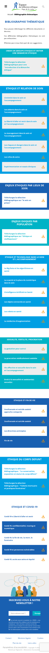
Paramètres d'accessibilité (15, 647)
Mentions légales (24, 638)
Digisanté (19, 650)
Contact (8, 638)
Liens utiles (32, 643)
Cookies (40, 638)
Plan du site (17, 643)
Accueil (10, 14)
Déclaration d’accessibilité (32, 650)
